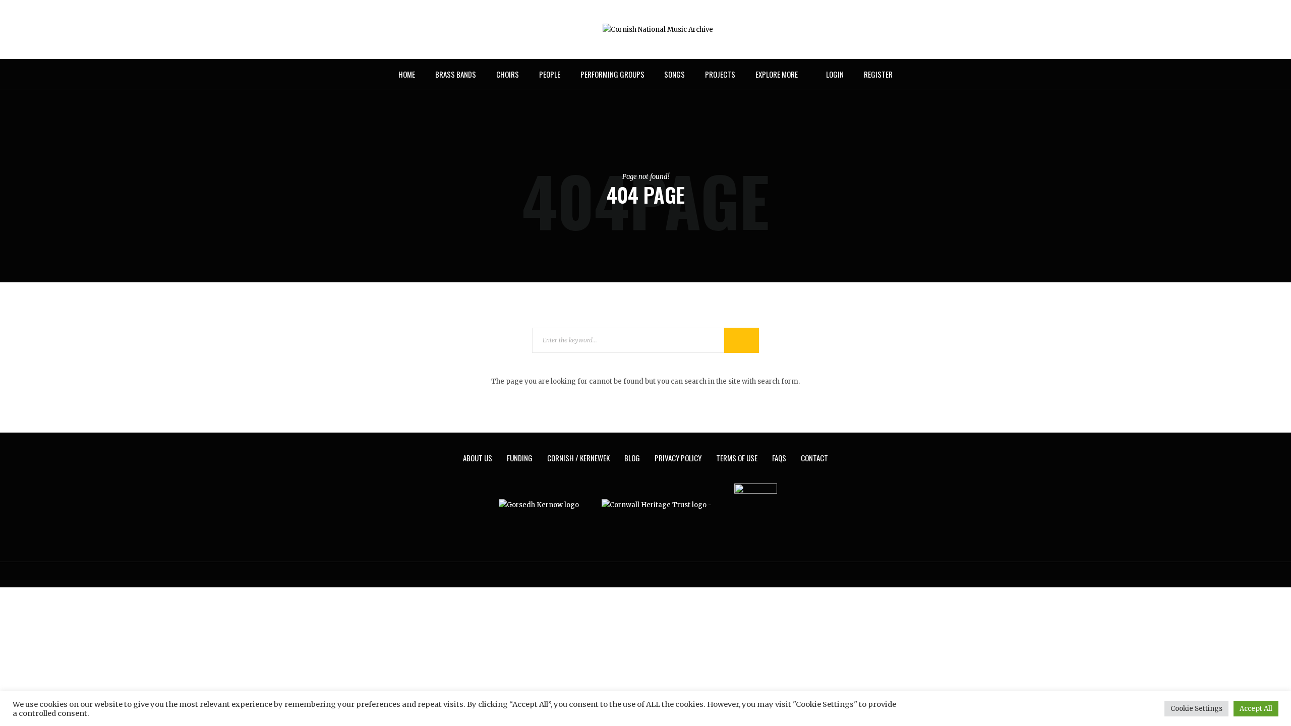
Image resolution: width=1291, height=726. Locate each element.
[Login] (906, 29)
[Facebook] (369, 29)
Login (835, 74)
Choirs (507, 74)
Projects (720, 74)
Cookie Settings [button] (1196, 708)
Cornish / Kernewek (578, 457)
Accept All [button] (1256, 708)
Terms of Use (736, 457)
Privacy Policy (678, 457)
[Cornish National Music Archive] (658, 29)
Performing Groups (612, 74)
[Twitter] (382, 29)
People (549, 74)
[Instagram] (396, 29)
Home (406, 74)
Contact (814, 457)
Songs (674, 74)
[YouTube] (409, 29)
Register (878, 74)
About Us (477, 457)
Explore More (776, 74)
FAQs (779, 457)
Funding (520, 457)
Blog (632, 457)
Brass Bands (455, 74)
